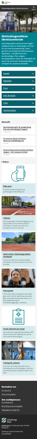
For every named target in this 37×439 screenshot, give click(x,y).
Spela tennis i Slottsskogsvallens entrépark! (17, 255)
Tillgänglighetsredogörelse (11, 410)
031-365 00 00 (6, 434)
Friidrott (6, 218)
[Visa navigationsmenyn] (34, 8)
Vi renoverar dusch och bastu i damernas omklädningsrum (14, 140)
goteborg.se (6, 425)
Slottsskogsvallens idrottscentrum (15, 8)
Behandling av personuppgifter (12, 406)
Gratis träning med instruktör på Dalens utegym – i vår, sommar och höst (18, 151)
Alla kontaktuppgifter (9, 394)
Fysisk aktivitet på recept (14, 329)
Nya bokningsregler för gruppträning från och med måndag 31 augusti (17, 128)
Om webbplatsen (7, 402)
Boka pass (7, 186)
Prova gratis (8, 290)
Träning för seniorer (11, 363)
